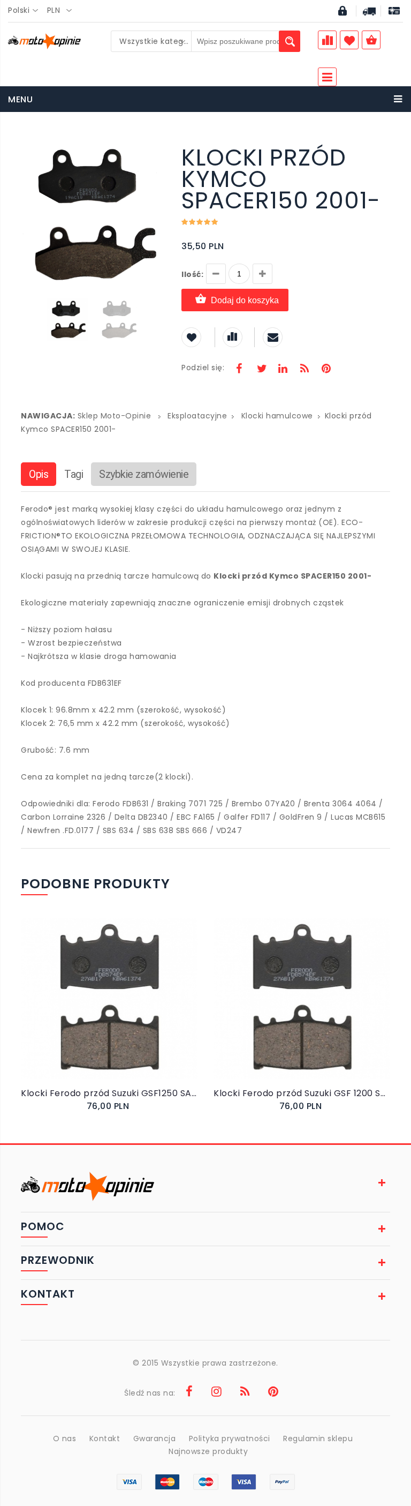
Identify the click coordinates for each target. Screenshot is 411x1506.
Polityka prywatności (229, 1438)
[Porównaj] (131, 1009)
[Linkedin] (282, 369)
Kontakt (104, 1438)
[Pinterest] (326, 369)
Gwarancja (154, 1438)
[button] (155, 148)
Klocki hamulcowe (277, 415)
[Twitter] (261, 369)
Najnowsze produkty (208, 1451)
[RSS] (304, 369)
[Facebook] (239, 369)
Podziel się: (202, 367)
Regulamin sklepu (318, 1438)
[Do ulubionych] (121, 1009)
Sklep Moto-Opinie (114, 415)
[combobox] (26, 10)
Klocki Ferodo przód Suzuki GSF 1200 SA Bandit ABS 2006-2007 (302, 1093)
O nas (65, 1438)
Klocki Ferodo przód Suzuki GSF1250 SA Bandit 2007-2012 (109, 1093)
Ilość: (192, 274)
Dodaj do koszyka (245, 300)
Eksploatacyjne (197, 415)
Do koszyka (101, 1009)
